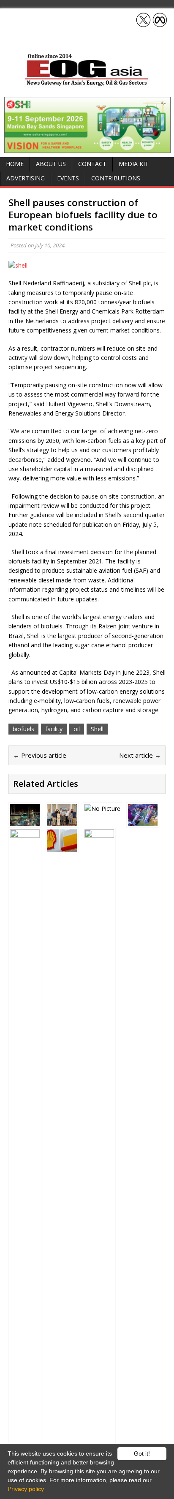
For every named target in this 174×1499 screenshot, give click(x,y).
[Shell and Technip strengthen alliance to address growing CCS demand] (25, 821)
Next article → (140, 755)
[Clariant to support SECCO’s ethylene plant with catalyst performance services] (62, 821)
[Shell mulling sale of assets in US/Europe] (62, 847)
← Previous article (39, 755)
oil (76, 729)
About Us (51, 164)
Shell (97, 729)
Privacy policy (26, 1489)
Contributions (115, 178)
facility (54, 729)
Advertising (25, 178)
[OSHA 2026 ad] (87, 148)
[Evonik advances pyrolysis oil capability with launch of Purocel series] (143, 821)
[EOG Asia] (87, 84)
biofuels (23, 729)
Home (15, 164)
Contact (92, 164)
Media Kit (134, 164)
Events (68, 178)
